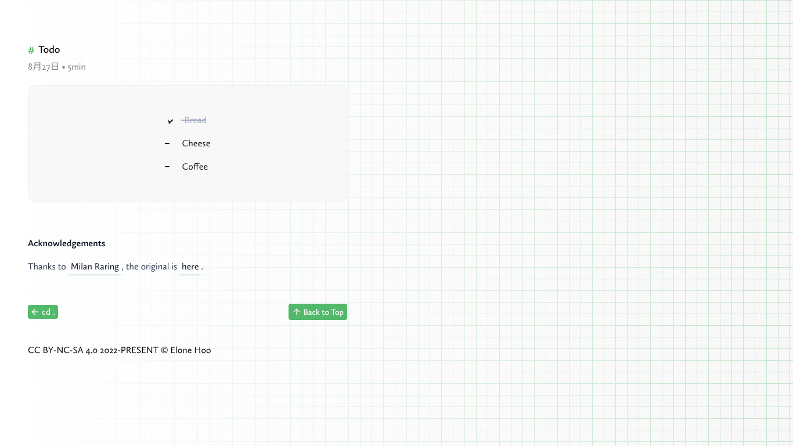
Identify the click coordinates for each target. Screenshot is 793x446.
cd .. (49, 312)
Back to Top (324, 312)
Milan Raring (95, 266)
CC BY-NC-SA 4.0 (63, 350)
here (190, 266)
